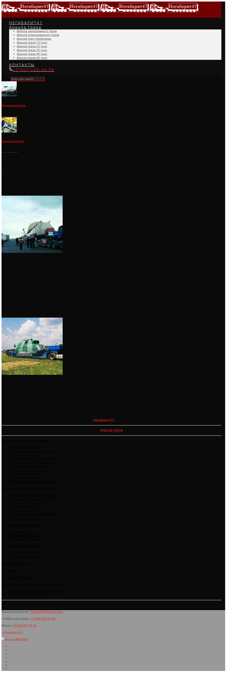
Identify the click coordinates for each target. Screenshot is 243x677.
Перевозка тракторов (24, 553)
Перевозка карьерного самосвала (34, 481)
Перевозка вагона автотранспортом (35, 499)
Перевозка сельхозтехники (21, 546)
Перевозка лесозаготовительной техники (31, 584)
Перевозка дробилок (24, 478)
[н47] (100, 12)
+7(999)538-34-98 (43, 619)
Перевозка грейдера (24, 455)
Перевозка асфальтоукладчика (31, 462)
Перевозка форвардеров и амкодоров (37, 591)
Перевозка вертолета (24, 539)
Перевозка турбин (22, 518)
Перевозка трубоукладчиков (29, 466)
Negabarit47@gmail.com (47, 612)
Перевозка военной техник (21, 525)
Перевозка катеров (15, 563)
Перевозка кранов (22, 510)
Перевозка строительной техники (25, 440)
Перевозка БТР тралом (26, 535)
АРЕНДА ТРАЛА (111, 430)
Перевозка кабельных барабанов (33, 514)
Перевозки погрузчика (25, 474)
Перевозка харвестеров (26, 595)
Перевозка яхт (12, 570)
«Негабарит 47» (103, 420)
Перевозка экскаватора (26, 470)
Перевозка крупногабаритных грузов (28, 488)
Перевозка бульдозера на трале (32, 451)
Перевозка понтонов (17, 577)
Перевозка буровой (23, 447)
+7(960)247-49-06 (24, 625)
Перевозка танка (21, 532)
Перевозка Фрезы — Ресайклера (32, 459)
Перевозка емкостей (24, 507)
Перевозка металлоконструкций (32, 495)
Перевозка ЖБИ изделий (27, 503)
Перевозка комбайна (24, 557)
